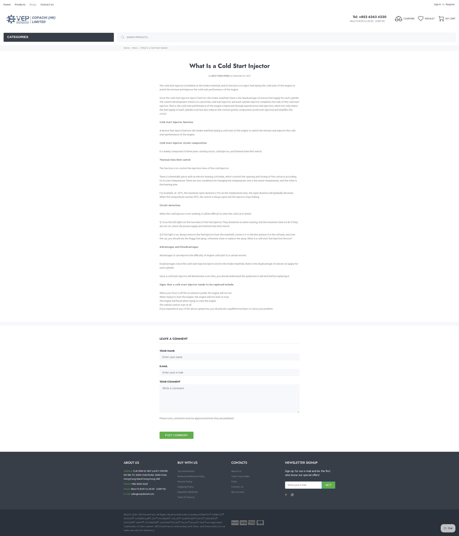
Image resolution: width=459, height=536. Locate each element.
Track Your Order (240, 477)
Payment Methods (188, 492)
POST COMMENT (176, 435)
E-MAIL (163, 366)
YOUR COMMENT (170, 381)
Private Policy (185, 482)
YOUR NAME (167, 351)
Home (126, 48)
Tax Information (186, 471)
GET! (328, 485)
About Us (236, 471)
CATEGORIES (17, 37)
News (135, 48)
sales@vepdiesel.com (142, 494)
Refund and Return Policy (191, 477)
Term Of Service (186, 497)
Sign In (437, 5)
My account (237, 492)
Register (450, 5)
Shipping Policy (186, 487)
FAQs (234, 482)
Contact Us (237, 487)
